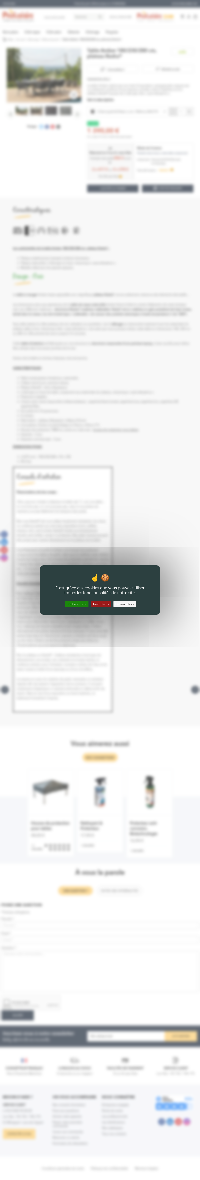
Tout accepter (77, 604)
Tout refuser (101, 604)
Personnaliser (124, 604)
